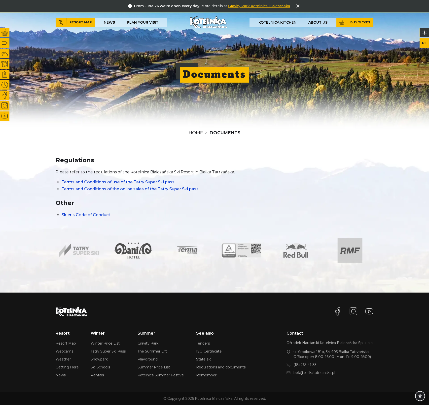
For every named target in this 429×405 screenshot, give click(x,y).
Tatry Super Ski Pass (108, 351)
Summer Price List (154, 367)
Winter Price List (105, 343)
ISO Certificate (209, 351)
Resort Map (66, 343)
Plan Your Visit (142, 22)
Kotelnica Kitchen (277, 22)
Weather (63, 359)
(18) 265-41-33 (305, 364)
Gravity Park (148, 343)
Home (196, 133)
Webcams (64, 351)
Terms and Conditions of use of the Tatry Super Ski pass (118, 182)
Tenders (203, 343)
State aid (204, 359)
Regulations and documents (221, 367)
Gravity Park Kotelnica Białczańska (259, 6)
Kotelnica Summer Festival (161, 375)
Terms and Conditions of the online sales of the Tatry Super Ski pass (130, 189)
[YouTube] (369, 311)
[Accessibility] (420, 396)
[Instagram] (354, 311)
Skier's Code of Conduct (86, 214)
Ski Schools (100, 367)
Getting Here (67, 367)
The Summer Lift (152, 351)
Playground (148, 359)
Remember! (206, 375)
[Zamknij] (298, 6)
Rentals (97, 375)
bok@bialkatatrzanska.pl (314, 372)
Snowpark (99, 359)
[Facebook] (338, 311)
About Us (317, 22)
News (109, 22)
